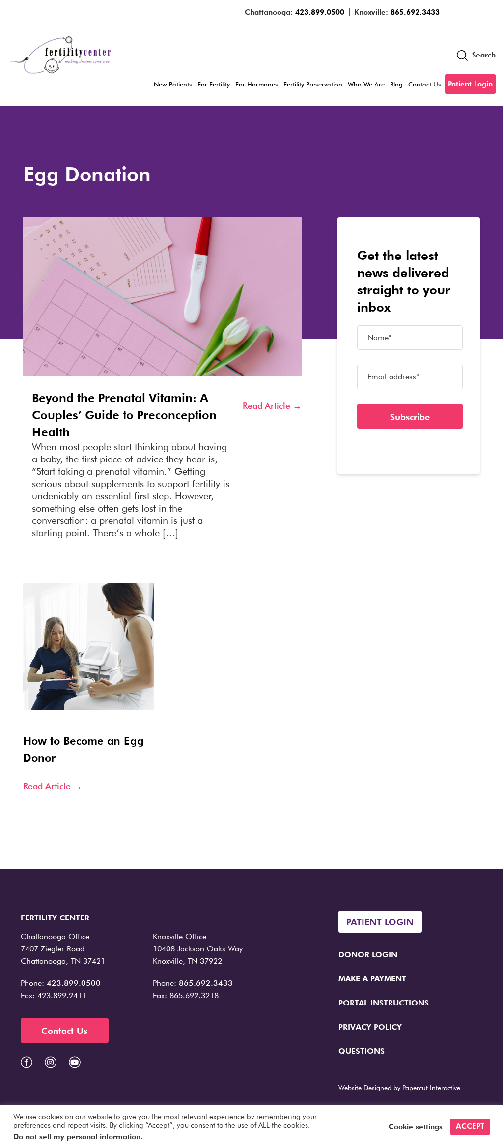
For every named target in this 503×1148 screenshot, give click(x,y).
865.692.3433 (415, 12)
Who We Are (366, 84)
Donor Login (367, 954)
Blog (396, 84)
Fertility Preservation (312, 84)
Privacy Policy (370, 1027)
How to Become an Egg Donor (83, 749)
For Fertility (213, 84)
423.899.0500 (319, 12)
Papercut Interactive (431, 1087)
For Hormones (256, 84)
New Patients (173, 84)
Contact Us (424, 84)
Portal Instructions (383, 1002)
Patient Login (470, 84)
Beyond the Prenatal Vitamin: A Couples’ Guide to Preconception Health (124, 415)
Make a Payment (372, 978)
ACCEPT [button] (470, 1126)
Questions (361, 1051)
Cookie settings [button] (416, 1126)
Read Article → (272, 406)
